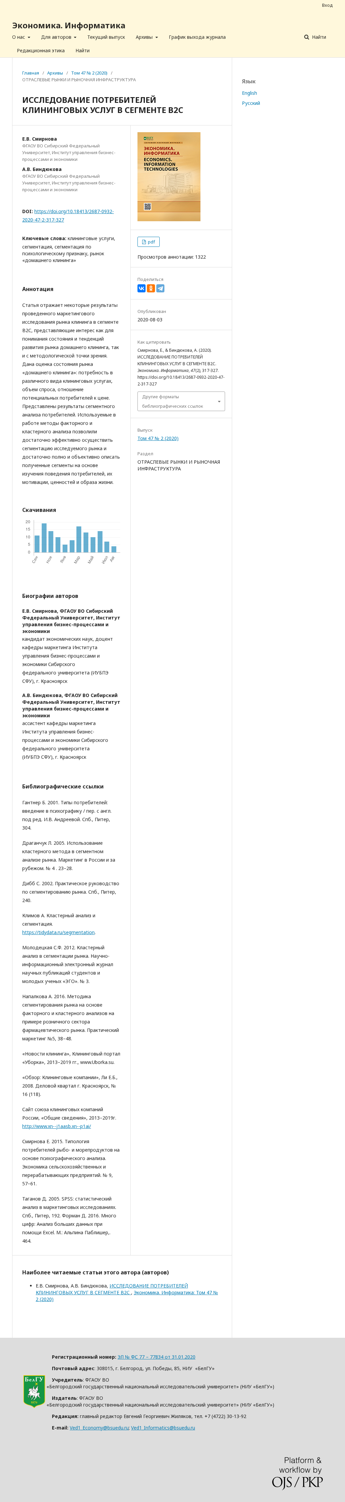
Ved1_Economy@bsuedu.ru (99, 1427)
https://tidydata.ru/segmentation (58, 932)
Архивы (145, 37)
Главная (30, 73)
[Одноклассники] (151, 288)
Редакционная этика (41, 50)
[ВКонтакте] (141, 288)
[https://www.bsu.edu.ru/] (34, 1406)
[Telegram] (160, 288)
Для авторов (57, 37)
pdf (151, 242)
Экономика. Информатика (68, 25)
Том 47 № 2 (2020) (89, 73)
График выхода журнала (197, 37)
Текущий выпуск (106, 37)
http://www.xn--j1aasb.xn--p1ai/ (56, 1126)
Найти (82, 50)
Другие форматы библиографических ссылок (172, 401)
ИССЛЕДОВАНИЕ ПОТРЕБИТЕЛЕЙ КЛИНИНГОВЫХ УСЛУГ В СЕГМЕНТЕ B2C (112, 1289)
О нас (19, 37)
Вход (327, 5)
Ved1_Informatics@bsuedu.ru (163, 1427)
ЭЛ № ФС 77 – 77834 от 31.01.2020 (156, 1357)
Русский (251, 103)
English (249, 93)
